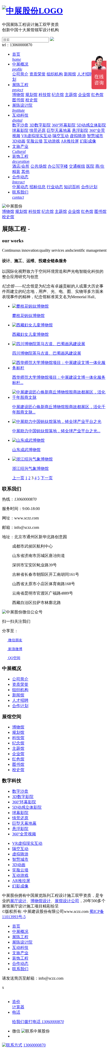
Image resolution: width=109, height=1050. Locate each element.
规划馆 (31, 94)
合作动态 (20, 963)
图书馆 (18, 100)
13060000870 (34, 1045)
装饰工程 (20, 958)
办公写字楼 (58, 166)
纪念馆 (58, 94)
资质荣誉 (37, 74)
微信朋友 (14, 640)
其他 (25, 171)
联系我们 (20, 969)
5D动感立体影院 (91, 125)
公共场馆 (38, 166)
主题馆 (71, 94)
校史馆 (31, 100)
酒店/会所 (20, 166)
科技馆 (45, 94)
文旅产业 (20, 953)
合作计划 (89, 187)
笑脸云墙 (34, 141)
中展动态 (20, 187)
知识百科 (72, 187)
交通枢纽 (77, 166)
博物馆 (18, 94)
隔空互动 (60, 136)
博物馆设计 (40, 901)
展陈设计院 (22, 942)
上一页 (18, 478)
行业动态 (55, 187)
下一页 (47, 478)
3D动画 (18, 141)
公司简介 (20, 74)
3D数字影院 (40, 125)
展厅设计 (18, 901)
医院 (90, 166)
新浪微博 (14, 649)
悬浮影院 (80, 130)
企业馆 (84, 94)
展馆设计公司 (67, 901)
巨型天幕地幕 (59, 130)
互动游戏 (52, 141)
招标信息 (37, 187)
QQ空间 (13, 658)
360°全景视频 (24, 834)
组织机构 (55, 74)
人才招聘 (85, 74)
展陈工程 (20, 937)
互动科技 (20, 947)
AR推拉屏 (70, 141)
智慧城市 (95, 136)
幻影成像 (88, 141)
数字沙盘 (20, 125)
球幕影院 (20, 130)
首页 (16, 926)
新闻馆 (70, 74)
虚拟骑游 (78, 136)
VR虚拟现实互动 (36, 136)
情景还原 (37, 130)
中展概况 (20, 931)
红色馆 (97, 94)
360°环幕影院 (64, 125)
